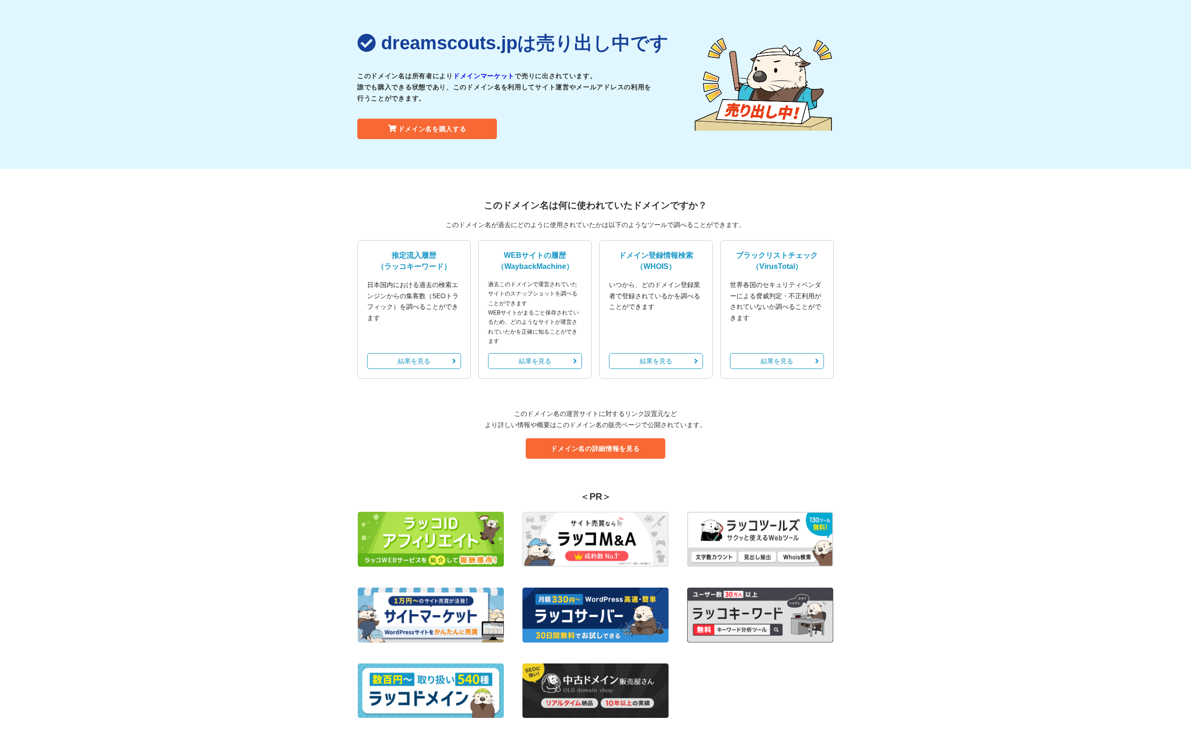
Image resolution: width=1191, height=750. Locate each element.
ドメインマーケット (484, 76)
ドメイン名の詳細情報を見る (595, 448)
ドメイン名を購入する (432, 129)
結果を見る (414, 361)
